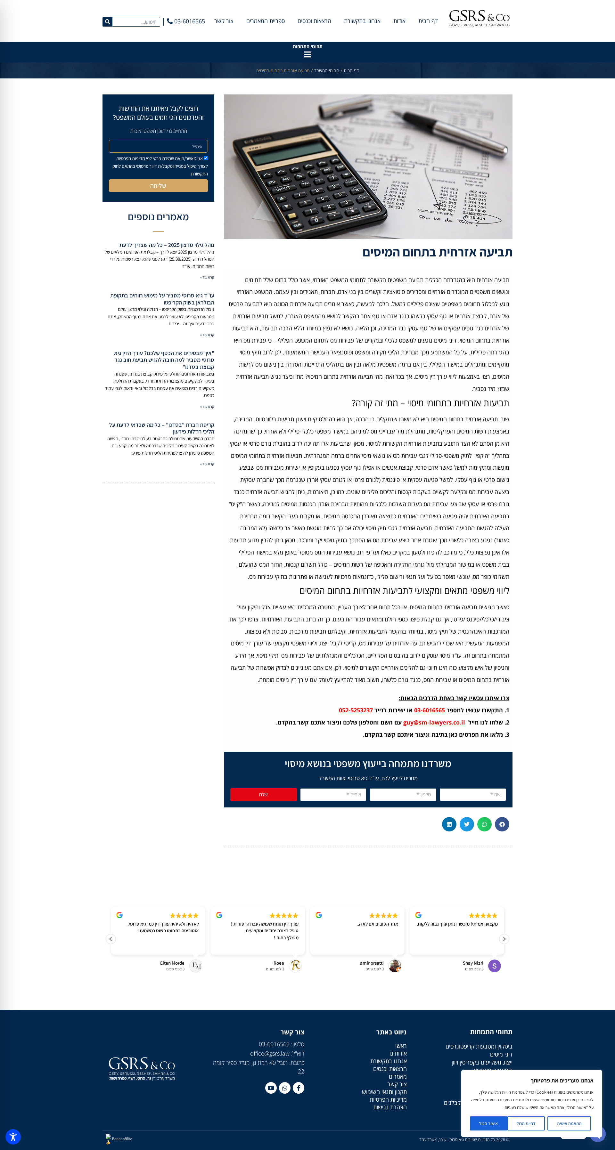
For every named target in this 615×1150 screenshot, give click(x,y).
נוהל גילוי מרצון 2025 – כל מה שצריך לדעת (166, 244)
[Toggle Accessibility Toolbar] (13, 1137)
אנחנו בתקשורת (362, 21)
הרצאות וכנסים (314, 21)
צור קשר (224, 21)
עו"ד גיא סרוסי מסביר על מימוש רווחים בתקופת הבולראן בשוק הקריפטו (162, 299)
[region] (531, 1103)
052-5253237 (356, 710)
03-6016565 (429, 710)
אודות (399, 21)
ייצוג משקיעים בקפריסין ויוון (482, 1062)
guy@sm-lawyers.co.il (434, 722)
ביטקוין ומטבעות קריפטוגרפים (479, 1046)
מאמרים (398, 1076)
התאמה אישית (569, 1123)
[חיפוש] (107, 21)
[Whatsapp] (285, 1088)
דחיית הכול (526, 1123)
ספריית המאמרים (265, 21)
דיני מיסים (501, 1054)
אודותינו (398, 1053)
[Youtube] (271, 1088)
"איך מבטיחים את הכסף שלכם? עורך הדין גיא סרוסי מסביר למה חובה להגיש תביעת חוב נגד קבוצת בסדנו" (164, 359)
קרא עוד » (207, 277)
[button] (307, 54)
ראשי (401, 1045)
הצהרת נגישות (390, 1107)
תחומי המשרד (326, 70)
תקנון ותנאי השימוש (384, 1092)
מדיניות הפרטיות (388, 1099)
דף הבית (428, 21)
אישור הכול (488, 1123)
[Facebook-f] (298, 1088)
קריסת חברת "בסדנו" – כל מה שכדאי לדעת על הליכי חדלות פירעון (161, 428)
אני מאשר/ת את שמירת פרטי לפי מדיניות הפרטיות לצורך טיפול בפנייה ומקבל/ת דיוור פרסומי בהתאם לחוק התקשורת (160, 166)
